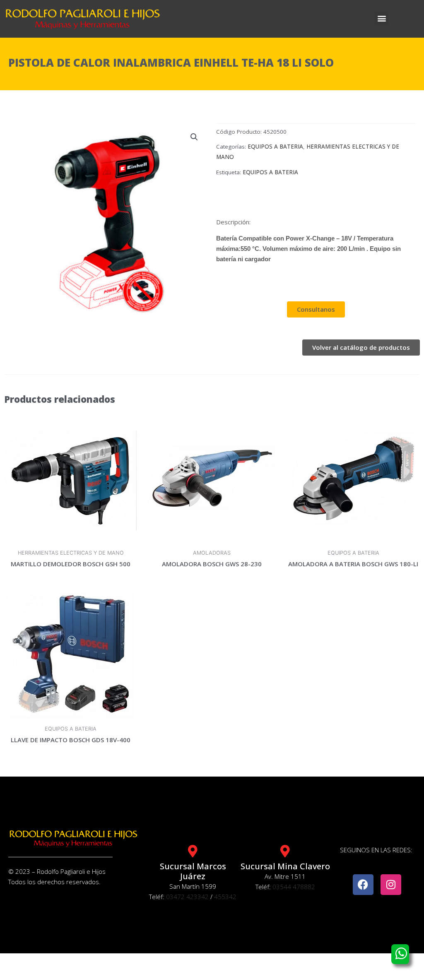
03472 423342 (187, 896)
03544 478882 (293, 887)
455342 (225, 896)
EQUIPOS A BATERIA (275, 146)
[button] (381, 18)
